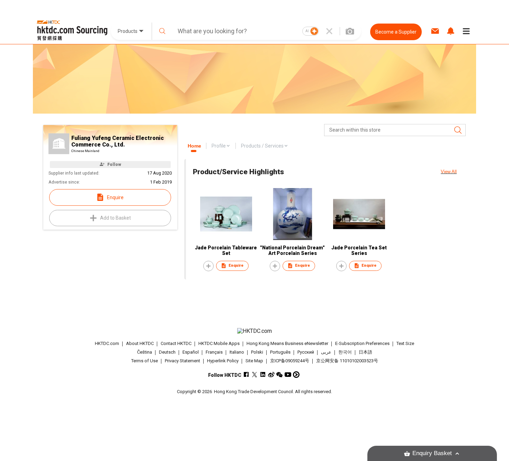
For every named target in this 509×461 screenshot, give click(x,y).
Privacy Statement (182, 360)
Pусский (305, 352)
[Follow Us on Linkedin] (263, 374)
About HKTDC (140, 343)
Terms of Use (144, 360)
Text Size (405, 343)
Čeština (144, 352)
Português (280, 352)
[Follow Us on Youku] (296, 374)
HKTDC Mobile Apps (219, 343)
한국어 (345, 352)
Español (190, 352)
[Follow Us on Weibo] (271, 374)
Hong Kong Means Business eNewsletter (287, 343)
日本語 (365, 352)
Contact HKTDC (176, 343)
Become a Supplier (396, 32)
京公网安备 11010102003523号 (347, 360)
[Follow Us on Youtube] (288, 374)
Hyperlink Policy (223, 360)
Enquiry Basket (432, 453)
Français (214, 352)
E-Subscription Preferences (362, 343)
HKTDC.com (107, 343)
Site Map (254, 360)
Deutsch (167, 352)
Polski (257, 352)
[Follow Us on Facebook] (246, 374)
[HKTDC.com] (254, 331)
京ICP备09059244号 (289, 360)
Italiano (237, 352)
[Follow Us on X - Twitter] (254, 374)
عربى (326, 352)
